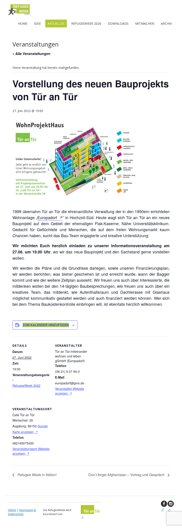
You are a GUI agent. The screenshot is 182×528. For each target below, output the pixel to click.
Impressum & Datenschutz (22, 512)
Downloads (118, 23)
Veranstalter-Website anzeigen (69, 390)
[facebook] (164, 503)
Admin (12, 510)
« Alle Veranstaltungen (31, 53)
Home (22, 23)
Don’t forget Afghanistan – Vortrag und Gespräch (126, 474)
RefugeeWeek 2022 (26, 385)
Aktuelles (56, 23)
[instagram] (170, 503)
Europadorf (47, 217)
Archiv (166, 23)
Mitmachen (144, 23)
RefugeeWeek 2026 (86, 23)
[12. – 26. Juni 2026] (19, 15)
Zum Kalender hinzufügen (46, 325)
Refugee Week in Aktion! (37, 474)
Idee (37, 23)
